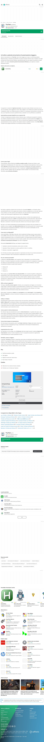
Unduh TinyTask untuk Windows (34, 415)
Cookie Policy (32, 716)
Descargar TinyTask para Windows (8, 417)
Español (10, 731)
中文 (5, 734)
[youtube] (12, 726)
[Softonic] (6, 4)
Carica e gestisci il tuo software (19, 712)
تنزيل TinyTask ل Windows (6, 415)
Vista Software (4, 387)
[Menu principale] (1, 4)
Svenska (19, 732)
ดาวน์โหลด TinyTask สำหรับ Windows (8, 420)
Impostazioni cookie (33, 717)
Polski (9, 732)
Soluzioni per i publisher (19, 710)
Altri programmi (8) (11, 387)
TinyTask (11, 24)
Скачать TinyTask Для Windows (7, 424)
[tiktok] (6, 726)
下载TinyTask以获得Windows (23, 418)
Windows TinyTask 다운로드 (19, 415)
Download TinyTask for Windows (23, 424)
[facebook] (20, 400)
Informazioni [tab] (4, 36)
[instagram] (4, 726)
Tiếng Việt (2, 734)
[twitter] (22, 400)
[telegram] (14, 726)
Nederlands (6, 732)
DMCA (31, 710)
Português (12, 732)
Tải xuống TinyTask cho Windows (25, 422)
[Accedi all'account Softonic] (42, 4)
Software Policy (18, 714)
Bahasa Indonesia (19, 731)
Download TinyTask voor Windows (25, 420)
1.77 (30, 387)
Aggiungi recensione (37, 451)
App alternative (6, 407)
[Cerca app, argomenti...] (39, 4)
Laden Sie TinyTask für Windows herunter (9, 426)
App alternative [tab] (11, 36)
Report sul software (6, 405)
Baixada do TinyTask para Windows (8, 428)
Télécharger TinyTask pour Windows (8, 422)
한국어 (2, 732)
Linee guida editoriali (4, 717)
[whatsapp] (24, 400)
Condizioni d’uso (32, 713)
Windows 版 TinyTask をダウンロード (25, 428)
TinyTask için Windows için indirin (7, 418)
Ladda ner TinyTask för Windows (24, 417)
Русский (16, 732)
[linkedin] (10, 726)
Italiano (23, 731)
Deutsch (4, 731)
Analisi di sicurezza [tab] (18, 36)
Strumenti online (3, 721)
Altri (22, 517)
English (7, 731)
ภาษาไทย (22, 732)
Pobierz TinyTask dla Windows (26, 426)
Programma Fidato (10, 27)
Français (13, 731)
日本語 (27, 731)
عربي (2, 731)
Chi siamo (2, 710)
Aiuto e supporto (4, 714)
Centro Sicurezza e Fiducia (4, 712)
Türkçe (26, 732)
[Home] (1, 22)
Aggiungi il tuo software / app (5, 719)
